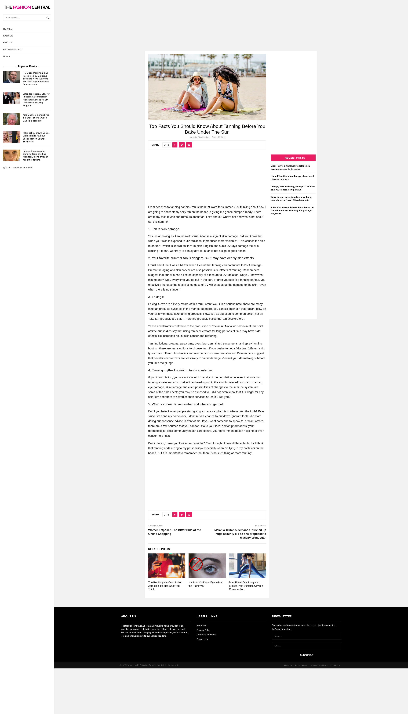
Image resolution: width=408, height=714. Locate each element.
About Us (201, 625)
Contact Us (202, 639)
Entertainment (12, 49)
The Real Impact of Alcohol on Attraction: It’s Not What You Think (165, 586)
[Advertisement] (204, 22)
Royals (7, 29)
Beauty (7, 42)
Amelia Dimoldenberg (200, 137)
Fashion (8, 35)
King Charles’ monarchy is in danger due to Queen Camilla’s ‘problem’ (36, 118)
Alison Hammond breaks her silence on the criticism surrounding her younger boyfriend (292, 210)
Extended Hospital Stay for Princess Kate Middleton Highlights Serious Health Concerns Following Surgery (36, 100)
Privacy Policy (203, 630)
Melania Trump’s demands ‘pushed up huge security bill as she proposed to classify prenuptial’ (240, 533)
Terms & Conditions (206, 634)
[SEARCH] (47, 17)
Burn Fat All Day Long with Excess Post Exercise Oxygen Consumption (246, 586)
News (6, 56)
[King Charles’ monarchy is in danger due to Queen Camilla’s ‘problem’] (11, 119)
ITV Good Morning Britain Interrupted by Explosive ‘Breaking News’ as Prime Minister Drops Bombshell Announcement (36, 79)
